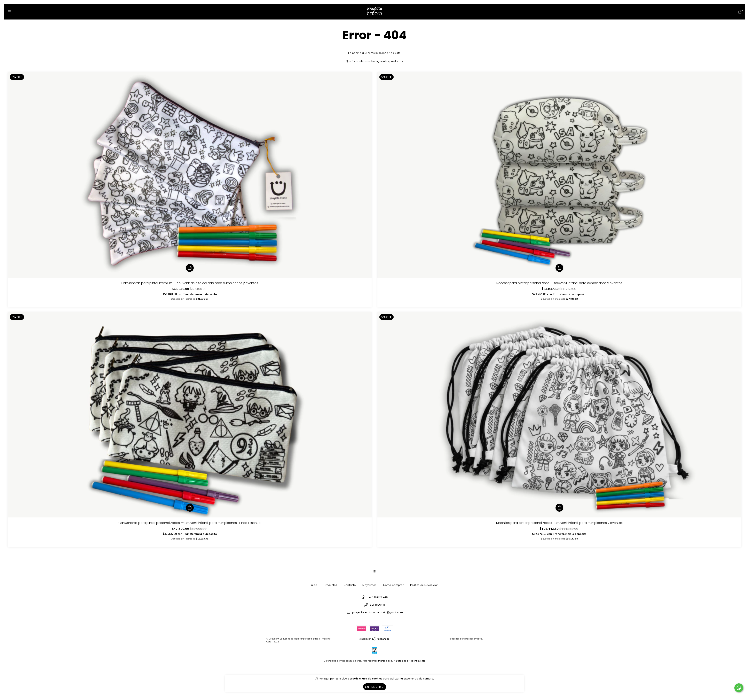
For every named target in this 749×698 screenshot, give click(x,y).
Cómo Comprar (393, 585)
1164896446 (377, 605)
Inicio (314, 585)
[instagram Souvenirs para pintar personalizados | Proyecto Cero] (374, 571)
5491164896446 (377, 597)
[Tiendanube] (374, 639)
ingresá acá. (385, 660)
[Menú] (9, 11)
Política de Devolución (424, 585)
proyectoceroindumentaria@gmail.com (377, 612)
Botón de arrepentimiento (410, 660)
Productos (330, 585)
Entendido (374, 686)
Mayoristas (369, 585)
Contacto (350, 585)
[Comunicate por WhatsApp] (738, 687)
